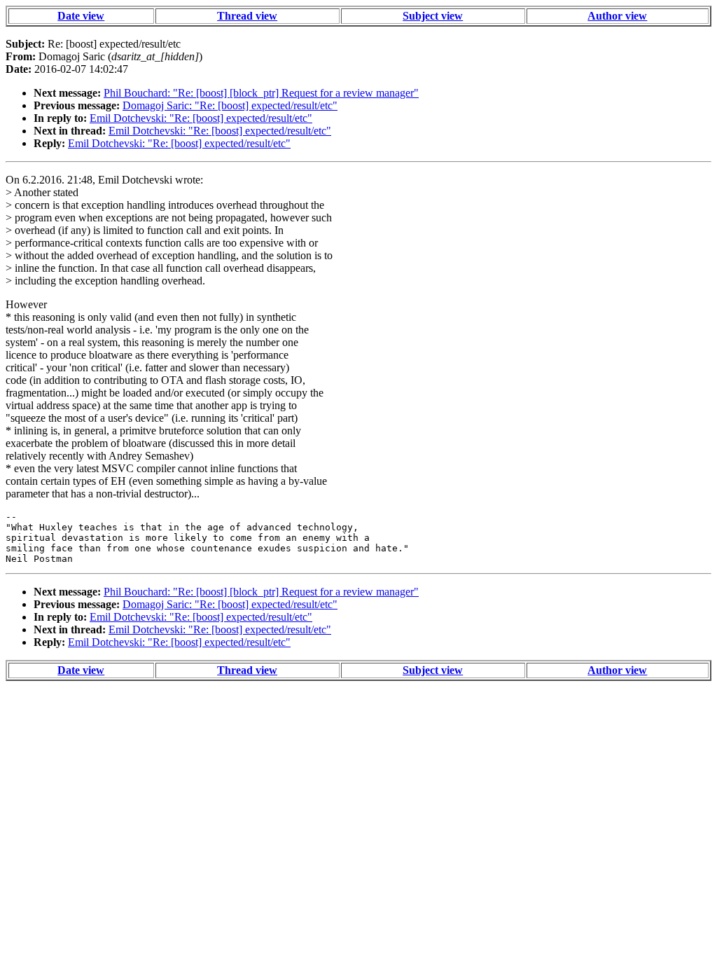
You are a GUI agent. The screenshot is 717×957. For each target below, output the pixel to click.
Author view (617, 16)
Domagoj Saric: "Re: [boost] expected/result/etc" (230, 105)
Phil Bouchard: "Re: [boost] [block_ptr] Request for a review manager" (261, 93)
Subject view (433, 16)
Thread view (247, 16)
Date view (80, 16)
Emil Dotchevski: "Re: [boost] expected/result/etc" (201, 118)
